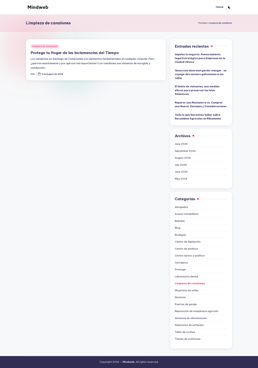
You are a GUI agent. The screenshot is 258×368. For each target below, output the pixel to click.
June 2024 (181, 171)
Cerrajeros (181, 262)
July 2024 (181, 164)
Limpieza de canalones (44, 46)
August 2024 (183, 157)
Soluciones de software (189, 325)
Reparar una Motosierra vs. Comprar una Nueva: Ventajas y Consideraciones (200, 104)
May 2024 (181, 178)
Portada (202, 23)
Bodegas (180, 234)
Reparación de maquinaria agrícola (196, 311)
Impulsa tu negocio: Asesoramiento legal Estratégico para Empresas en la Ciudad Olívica (200, 58)
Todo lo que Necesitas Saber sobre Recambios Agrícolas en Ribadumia (198, 116)
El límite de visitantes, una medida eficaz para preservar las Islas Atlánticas (197, 90)
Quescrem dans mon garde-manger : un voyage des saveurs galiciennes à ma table (200, 74)
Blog (177, 227)
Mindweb (37, 7)
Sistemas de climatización (191, 318)
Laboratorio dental (186, 276)
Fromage (180, 269)
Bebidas (180, 221)
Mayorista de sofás (186, 290)
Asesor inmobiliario (187, 214)
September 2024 (185, 151)
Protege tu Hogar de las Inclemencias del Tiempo (75, 52)
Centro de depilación (188, 241)
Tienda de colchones (188, 339)
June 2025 (181, 144)
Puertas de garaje (186, 304)
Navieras (180, 297)
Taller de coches (185, 332)
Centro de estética (186, 248)
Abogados (181, 207)
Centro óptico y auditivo (190, 255)
